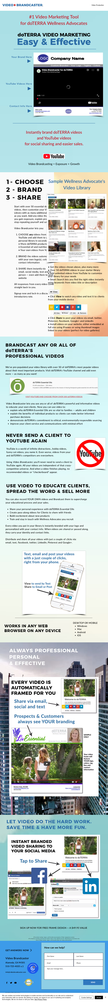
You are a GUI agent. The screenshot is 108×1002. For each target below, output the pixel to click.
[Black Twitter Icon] (11, 982)
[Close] (105, 997)
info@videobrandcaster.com (15, 972)
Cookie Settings (86, 997)
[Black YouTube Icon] (15, 982)
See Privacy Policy (40, 999)
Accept (99, 997)
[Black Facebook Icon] (6, 982)
